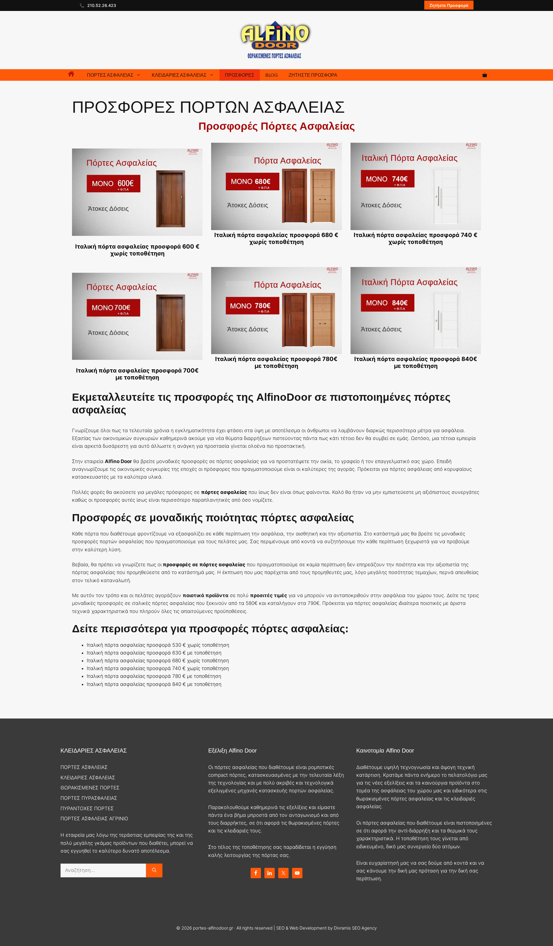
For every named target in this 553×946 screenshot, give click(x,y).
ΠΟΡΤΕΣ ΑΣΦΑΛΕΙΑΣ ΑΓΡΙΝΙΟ (94, 818)
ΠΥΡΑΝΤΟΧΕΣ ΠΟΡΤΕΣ (87, 808)
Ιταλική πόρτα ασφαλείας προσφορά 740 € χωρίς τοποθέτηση (158, 668)
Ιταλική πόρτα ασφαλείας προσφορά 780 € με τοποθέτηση (154, 676)
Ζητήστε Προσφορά (448, 5)
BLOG (271, 75)
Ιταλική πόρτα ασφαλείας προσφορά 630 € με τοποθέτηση (154, 653)
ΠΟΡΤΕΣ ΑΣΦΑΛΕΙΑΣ (110, 75)
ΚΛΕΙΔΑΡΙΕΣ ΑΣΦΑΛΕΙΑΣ (179, 75)
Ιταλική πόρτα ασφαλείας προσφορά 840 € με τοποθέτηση (154, 684)
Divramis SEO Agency (355, 928)
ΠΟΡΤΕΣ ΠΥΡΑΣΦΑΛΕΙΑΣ (88, 798)
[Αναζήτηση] (154, 870)
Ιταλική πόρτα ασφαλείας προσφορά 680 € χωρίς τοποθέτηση (158, 660)
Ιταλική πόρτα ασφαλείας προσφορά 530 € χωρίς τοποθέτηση (158, 645)
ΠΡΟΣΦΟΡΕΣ (239, 75)
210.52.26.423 (101, 5)
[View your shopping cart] (485, 75)
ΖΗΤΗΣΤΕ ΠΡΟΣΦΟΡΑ (313, 75)
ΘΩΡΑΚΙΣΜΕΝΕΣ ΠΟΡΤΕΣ (90, 788)
